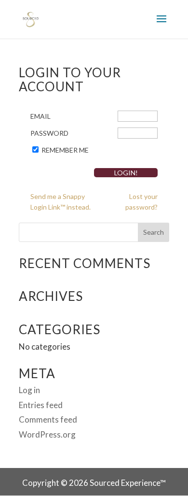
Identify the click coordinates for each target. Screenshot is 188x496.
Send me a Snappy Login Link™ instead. (60, 201)
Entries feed (41, 405)
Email (40, 116)
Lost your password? (141, 201)
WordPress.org (47, 434)
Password (49, 133)
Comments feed (48, 419)
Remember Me (65, 150)
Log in (29, 390)
